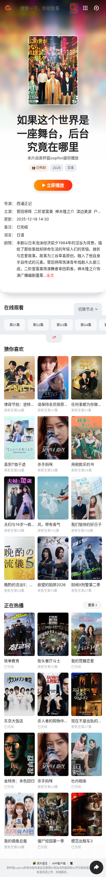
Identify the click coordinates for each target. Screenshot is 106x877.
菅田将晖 (24, 211)
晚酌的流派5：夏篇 (19, 584)
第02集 (38, 325)
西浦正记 (24, 203)
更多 (91, 605)
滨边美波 (84, 211)
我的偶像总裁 (15, 841)
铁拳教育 (11, 660)
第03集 (62, 325)
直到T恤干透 (15, 464)
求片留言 (42, 863)
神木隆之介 (64, 211)
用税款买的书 (82, 464)
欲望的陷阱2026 (52, 584)
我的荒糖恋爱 (82, 660)
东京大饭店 (13, 720)
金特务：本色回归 (19, 780)
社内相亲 (78, 780)
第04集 (85, 325)
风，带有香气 (49, 524)
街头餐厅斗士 (49, 660)
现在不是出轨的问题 (86, 720)
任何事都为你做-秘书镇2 (86, 404)
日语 (20, 234)
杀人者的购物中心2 (53, 720)
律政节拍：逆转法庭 (19, 404)
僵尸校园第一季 (51, 841)
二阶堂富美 (43, 211)
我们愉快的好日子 (86, 524)
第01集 (15, 325)
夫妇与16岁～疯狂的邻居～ (19, 524)
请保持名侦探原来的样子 (53, 404)
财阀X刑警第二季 (85, 584)
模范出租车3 (82, 841)
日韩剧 (41, 168)
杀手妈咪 (45, 464)
